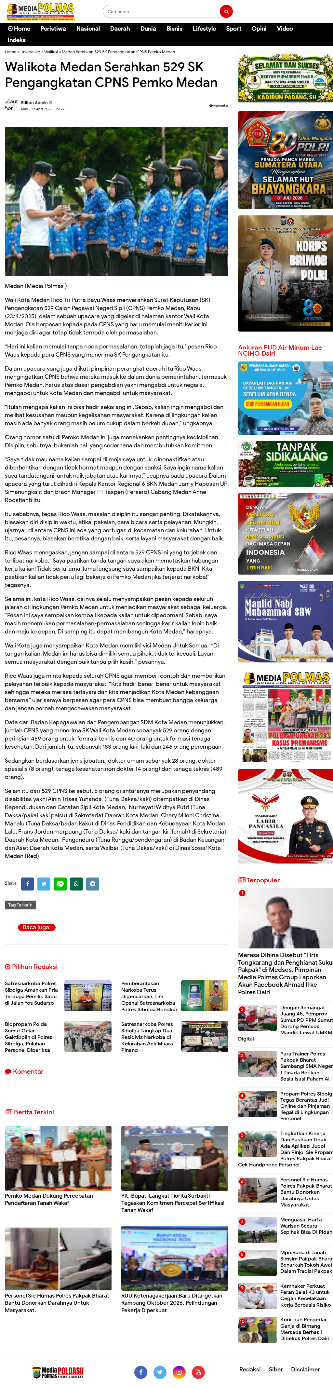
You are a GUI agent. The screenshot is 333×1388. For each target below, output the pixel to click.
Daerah (120, 28)
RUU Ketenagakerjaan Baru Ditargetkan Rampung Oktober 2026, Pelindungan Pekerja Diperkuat (171, 1302)
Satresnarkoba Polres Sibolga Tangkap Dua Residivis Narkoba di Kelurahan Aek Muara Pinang (147, 1037)
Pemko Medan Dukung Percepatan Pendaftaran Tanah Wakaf (49, 1199)
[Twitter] (43, 884)
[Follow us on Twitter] (159, 1372)
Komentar (220, 105)
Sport (233, 28)
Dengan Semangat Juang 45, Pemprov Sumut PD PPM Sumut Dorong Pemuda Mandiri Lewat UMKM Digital (285, 1023)
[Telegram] (92, 884)
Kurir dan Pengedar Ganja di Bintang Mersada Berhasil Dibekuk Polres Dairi (304, 1329)
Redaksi (250, 1369)
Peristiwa (53, 28)
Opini (259, 28)
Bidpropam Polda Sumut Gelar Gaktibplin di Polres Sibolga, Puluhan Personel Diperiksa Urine (28, 1040)
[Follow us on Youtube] (198, 1372)
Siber (276, 1369)
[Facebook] (27, 884)
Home (21, 28)
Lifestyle (204, 28)
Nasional (88, 28)
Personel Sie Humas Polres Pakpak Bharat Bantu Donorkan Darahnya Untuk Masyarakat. (57, 1302)
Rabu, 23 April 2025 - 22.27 (43, 109)
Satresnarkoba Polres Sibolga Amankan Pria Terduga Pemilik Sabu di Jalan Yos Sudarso (31, 993)
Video (285, 28)
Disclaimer (305, 1369)
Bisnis (174, 28)
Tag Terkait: (20, 905)
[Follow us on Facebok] (140, 1372)
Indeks (17, 40)
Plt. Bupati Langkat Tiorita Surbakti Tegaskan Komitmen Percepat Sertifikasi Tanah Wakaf (172, 1203)
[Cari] (320, 33)
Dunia (148, 28)
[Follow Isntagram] (179, 1372)
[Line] (60, 884)
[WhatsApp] (76, 884)
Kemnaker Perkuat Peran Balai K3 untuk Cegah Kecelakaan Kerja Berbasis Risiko (305, 1295)
